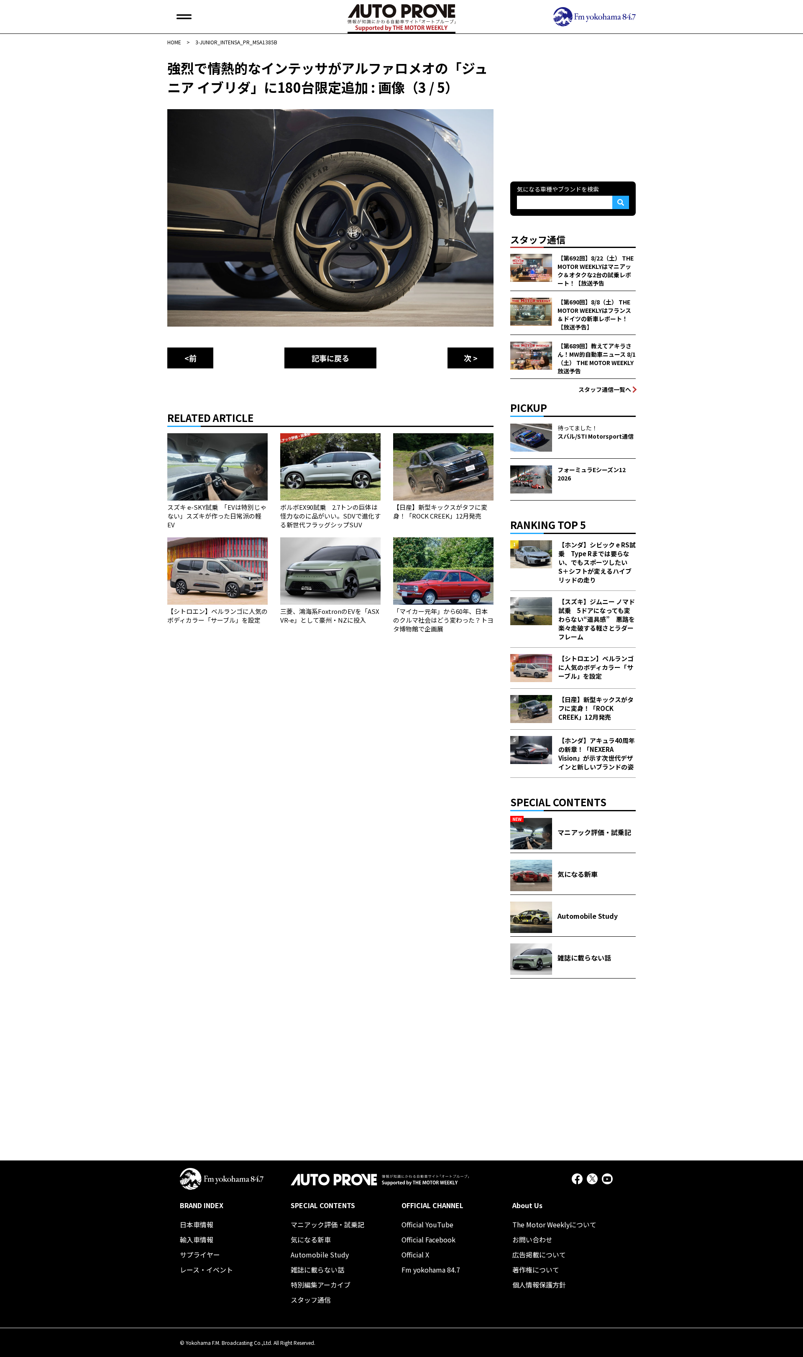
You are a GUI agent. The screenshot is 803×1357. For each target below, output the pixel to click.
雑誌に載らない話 (317, 1270)
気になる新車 (311, 1239)
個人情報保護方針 (539, 1285)
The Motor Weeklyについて (554, 1224)
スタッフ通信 (311, 1300)
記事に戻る (330, 358)
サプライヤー (200, 1255)
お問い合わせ (532, 1239)
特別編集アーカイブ (320, 1285)
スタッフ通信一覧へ (604, 389)
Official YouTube (427, 1224)
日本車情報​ (196, 1224)
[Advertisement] (573, 110)
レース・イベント (206, 1270)
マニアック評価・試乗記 (327, 1224)
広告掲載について (539, 1255)
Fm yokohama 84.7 (431, 1270)
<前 (190, 358)
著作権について (535, 1270)
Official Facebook (428, 1239)
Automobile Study (320, 1255)
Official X (415, 1255)
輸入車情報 (196, 1239)
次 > (471, 358)
